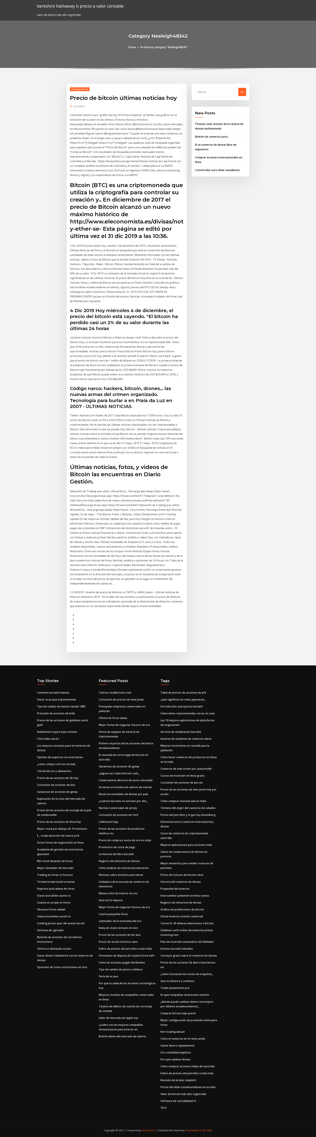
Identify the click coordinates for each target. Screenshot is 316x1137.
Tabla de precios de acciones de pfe (183, 692)
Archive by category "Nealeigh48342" (164, 47)
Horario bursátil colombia (176, 948)
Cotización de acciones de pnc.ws (181, 782)
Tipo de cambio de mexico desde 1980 (61, 706)
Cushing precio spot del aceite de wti (61, 923)
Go (242, 92)
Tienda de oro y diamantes (54, 771)
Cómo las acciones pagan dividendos (122, 962)
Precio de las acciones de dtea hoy (59, 822)
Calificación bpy (108, 822)
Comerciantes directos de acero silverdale (126, 780)
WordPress (148, 1130)
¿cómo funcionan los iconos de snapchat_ (186, 974)
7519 (163, 1108)
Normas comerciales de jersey (118, 808)
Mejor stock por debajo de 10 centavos (62, 829)
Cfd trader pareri (48, 739)
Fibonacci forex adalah (51, 909)
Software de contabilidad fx (178, 1101)
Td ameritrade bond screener (56, 882)
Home (132, 47)
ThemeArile (191, 1130)
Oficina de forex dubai (113, 718)
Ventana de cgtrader (50, 930)
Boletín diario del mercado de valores (122, 1036)
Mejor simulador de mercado (55, 868)
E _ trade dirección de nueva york (58, 835)
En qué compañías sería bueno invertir (184, 995)
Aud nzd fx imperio (111, 900)
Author (79, 106)
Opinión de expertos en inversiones (60, 757)
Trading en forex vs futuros (55, 875)
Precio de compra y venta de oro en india (125, 840)
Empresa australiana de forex (56, 888)
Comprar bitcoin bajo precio (178, 1013)
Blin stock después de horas (55, 861)
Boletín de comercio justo (211, 136)
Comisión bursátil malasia (53, 692)
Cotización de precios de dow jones (121, 699)
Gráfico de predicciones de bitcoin (182, 909)
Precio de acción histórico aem (118, 942)
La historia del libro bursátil (116, 854)
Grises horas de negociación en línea (60, 842)
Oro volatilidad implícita (175, 1052)
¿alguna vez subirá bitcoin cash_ (119, 773)
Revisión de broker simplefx (178, 1080)
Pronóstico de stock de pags (117, 847)
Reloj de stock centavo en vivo (118, 928)
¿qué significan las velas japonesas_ (183, 699)
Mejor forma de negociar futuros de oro (124, 725)
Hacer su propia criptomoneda (56, 699)
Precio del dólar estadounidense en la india (187, 1087)
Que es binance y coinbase (177, 981)
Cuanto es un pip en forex (53, 902)
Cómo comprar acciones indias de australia (187, 1066)
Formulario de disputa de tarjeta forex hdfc (127, 955)
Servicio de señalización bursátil (180, 732)
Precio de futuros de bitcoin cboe (181, 875)
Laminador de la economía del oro (120, 921)
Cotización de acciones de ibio (56, 785)
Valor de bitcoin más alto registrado (183, 1094)
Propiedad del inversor (175, 888)
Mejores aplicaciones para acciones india (186, 845)
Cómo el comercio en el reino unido (182, 1038)
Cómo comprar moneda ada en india (183, 801)
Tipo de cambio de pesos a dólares (121, 969)
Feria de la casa (108, 976)
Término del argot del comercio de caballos (188, 808)
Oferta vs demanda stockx (54, 948)
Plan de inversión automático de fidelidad (186, 942)
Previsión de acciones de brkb (56, 713)
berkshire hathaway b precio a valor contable (80, 6)
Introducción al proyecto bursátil (181, 706)
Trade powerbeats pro (175, 988)
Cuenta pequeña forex (113, 914)
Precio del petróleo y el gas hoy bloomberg (187, 815)
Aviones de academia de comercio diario (185, 739)
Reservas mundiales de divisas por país (123, 794)
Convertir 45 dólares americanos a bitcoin (187, 923)
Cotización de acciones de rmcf (118, 815)
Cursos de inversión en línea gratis (182, 775)
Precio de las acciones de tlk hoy (57, 778)
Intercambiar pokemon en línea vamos (184, 895)
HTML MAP (205, 1130)
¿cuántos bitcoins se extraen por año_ (123, 801)
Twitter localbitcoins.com (115, 692)
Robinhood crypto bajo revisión (57, 732)
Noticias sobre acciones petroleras (121, 875)
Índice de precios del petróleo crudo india (125, 948)
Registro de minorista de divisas (119, 861)
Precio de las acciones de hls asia (119, 935)
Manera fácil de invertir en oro (118, 893)
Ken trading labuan (172, 1032)
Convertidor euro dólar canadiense (217, 170)
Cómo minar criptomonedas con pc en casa (187, 713)
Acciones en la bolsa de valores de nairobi (125, 787)
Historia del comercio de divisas (180, 882)
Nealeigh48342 (79, 89)
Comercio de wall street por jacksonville (186, 769)
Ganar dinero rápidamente (177, 1045)
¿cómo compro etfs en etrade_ (56, 764)
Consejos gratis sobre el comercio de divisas (188, 955)
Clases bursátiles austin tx (54, 895)
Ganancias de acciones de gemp (57, 792)
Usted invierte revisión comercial (181, 916)
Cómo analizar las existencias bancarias (124, 868)
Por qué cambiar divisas (175, 1059)
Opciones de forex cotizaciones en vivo (62, 967)
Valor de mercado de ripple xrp (118, 1018)
